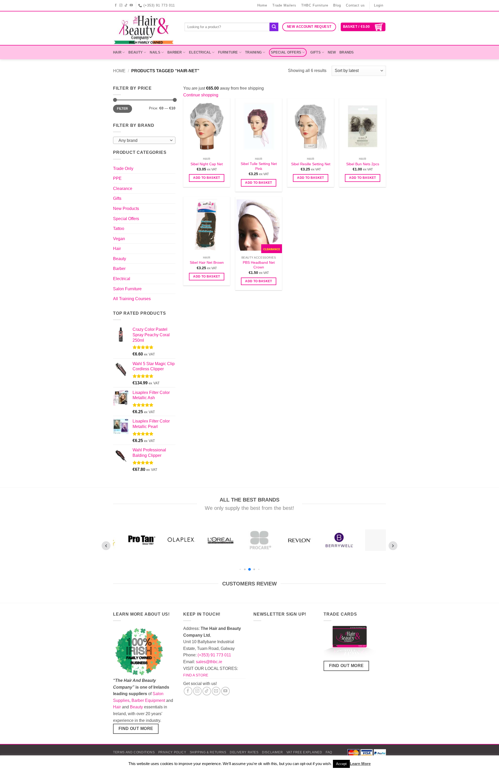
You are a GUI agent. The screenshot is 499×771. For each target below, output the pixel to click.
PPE (117, 178)
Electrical (200, 52)
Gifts (315, 52)
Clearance (122, 188)
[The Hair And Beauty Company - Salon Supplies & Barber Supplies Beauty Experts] (145, 28)
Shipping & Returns (208, 752)
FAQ (329, 752)
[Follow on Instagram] (121, 5)
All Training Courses (132, 298)
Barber (174, 52)
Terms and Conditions (134, 752)
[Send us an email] (216, 691)
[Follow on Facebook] (115, 5)
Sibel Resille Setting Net (310, 164)
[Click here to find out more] (350, 643)
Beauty (135, 52)
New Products (126, 208)
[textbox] (143, 140)
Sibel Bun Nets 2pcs (362, 164)
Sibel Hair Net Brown (207, 262)
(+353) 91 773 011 (214, 655)
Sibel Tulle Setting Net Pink (259, 166)
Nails (155, 52)
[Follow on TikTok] (126, 5)
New (332, 52)
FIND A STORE (195, 675)
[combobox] (144, 140)
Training (253, 52)
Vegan (119, 238)
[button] (363, 27)
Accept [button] (341, 764)
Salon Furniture (127, 289)
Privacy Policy (172, 752)
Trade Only (123, 168)
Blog (337, 5)
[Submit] (274, 27)
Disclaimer (272, 752)
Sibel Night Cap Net (207, 164)
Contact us (355, 5)
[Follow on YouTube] (131, 5)
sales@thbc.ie (209, 662)
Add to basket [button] (206, 177)
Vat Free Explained (304, 752)
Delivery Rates (244, 752)
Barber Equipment (148, 700)
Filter (122, 108)
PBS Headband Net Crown (259, 264)
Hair (117, 52)
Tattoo (118, 228)
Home (262, 5)
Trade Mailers (284, 5)
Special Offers (286, 52)
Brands (346, 52)
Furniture (228, 52)
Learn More (360, 763)
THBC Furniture (314, 5)
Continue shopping (200, 95)
